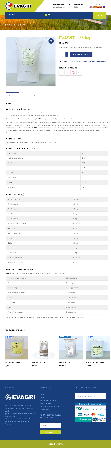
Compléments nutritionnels (80, 61)
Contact (100, 15)
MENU (13, 14)
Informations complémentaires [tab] (31, 96)
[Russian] (104, 7)
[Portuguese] (101, 7)
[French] (90, 7)
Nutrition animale (99, 61)
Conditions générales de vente (50, 406)
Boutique (42, 398)
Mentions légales (45, 403)
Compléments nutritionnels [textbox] (90, 396)
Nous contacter (44, 409)
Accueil (42, 395)
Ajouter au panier (81, 54)
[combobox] (90, 396)
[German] (95, 7)
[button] (51, 41)
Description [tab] (12, 96)
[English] (92, 7)
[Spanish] (98, 7)
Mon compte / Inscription (48, 400)
